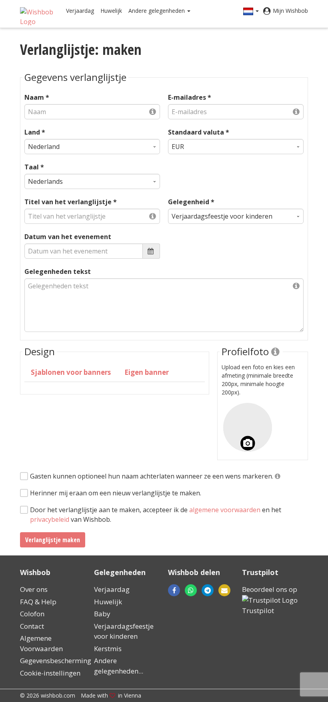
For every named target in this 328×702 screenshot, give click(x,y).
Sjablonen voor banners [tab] (71, 372)
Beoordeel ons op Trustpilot (269, 600)
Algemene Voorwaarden (41, 643)
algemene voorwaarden (224, 509)
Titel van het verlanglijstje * (70, 201)
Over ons (34, 589)
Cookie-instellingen (50, 673)
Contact (32, 626)
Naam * (36, 97)
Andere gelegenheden (157, 10)
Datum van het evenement (67, 236)
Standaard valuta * (198, 132)
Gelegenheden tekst (57, 271)
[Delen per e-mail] (201, 590)
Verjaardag (80, 10)
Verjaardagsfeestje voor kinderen (124, 631)
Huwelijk (111, 10)
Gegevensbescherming (55, 660)
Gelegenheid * (191, 201)
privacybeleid (49, 519)
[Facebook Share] (174, 590)
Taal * (34, 167)
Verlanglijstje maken (52, 539)
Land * (34, 132)
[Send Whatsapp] (191, 590)
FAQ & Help (38, 601)
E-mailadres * (189, 97)
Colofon (32, 613)
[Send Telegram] (208, 590)
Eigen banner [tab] (146, 372)
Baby (102, 613)
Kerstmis (108, 648)
